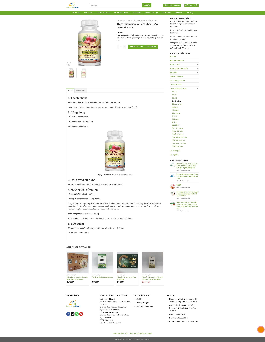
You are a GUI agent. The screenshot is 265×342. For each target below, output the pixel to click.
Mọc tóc (174, 116)
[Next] (110, 42)
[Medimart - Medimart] (76, 5)
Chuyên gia (166, 13)
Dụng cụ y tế (174, 64)
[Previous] (70, 42)
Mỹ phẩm (173, 72)
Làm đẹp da (176, 113)
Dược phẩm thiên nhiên (179, 68)
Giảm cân (175, 110)
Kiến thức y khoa (121, 13)
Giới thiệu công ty (142, 303)
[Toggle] (198, 64)
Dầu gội (173, 56)
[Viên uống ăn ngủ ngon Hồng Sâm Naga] (127, 262)
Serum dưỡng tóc (176, 76)
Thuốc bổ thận (134, 333)
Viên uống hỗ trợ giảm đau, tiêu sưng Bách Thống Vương (77, 278)
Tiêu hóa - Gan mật (178, 140)
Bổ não (174, 95)
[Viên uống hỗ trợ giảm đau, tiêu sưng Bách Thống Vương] (78, 262)
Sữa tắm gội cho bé (177, 80)
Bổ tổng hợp (176, 101)
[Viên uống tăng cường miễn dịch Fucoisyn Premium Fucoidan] (152, 262)
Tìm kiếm (146, 5)
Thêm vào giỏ (136, 46)
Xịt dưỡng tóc (175, 151)
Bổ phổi (174, 98)
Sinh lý (174, 122)
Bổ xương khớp (177, 104)
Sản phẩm (88, 13)
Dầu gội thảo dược (177, 60)
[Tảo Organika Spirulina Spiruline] (102, 262)
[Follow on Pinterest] (81, 314)
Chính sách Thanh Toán (144, 306)
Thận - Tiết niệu (177, 131)
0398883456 (180, 314)
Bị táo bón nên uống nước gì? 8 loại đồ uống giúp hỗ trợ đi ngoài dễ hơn (187, 194)
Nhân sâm (175, 119)
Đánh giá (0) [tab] (80, 90)
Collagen (175, 107)
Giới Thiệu (137, 13)
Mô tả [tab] (70, 90)
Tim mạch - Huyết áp (179, 143)
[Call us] (77, 314)
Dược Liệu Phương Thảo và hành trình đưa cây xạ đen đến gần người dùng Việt (187, 166)
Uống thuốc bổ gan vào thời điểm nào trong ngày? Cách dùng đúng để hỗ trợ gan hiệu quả (187, 205)
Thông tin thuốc (103, 13)
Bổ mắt (174, 92)
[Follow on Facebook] (68, 314)
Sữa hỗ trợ (175, 125)
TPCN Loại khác (177, 146)
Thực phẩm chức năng (178, 88)
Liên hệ (190, 13)
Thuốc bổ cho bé (177, 134)
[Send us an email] (73, 314)
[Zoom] (69, 64)
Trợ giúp (178, 13)
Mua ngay (151, 47)
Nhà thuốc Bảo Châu (120, 333)
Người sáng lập (151, 13)
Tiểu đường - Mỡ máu (179, 137)
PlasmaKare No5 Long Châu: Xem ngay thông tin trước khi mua (187, 176)
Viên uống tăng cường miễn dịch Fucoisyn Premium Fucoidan (152, 278)
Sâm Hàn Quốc (146, 333)
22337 (178, 185)
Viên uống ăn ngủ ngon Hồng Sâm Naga (126, 278)
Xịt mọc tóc (174, 155)
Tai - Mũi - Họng (177, 128)
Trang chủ (76, 13)
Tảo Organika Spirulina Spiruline (102, 277)
